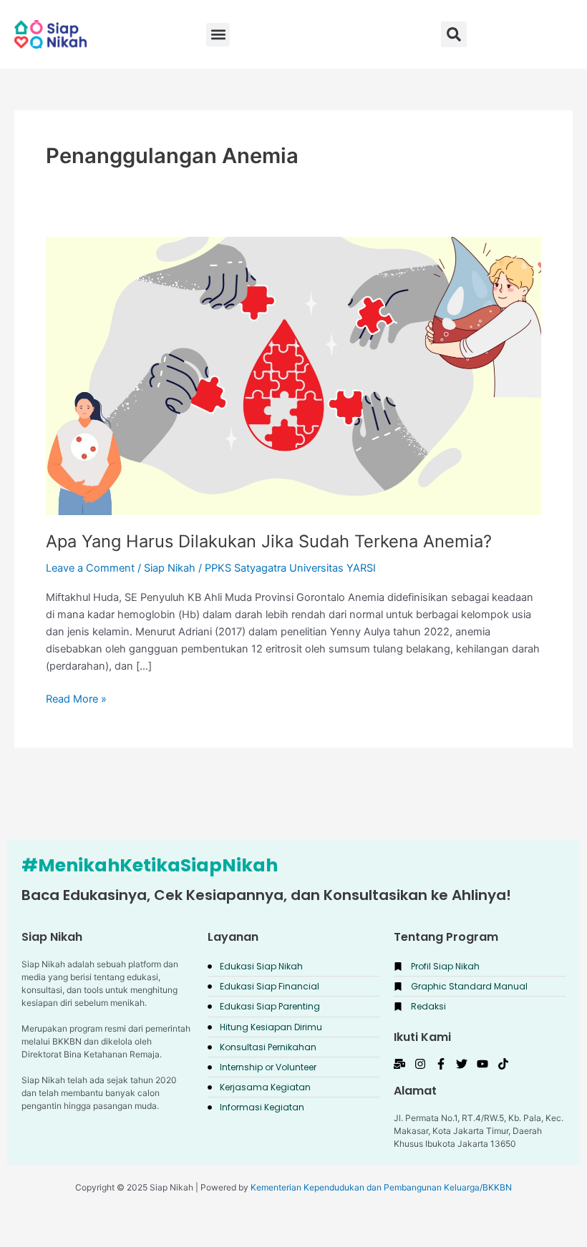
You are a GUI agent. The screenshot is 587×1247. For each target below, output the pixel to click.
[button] (454, 34)
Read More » (76, 697)
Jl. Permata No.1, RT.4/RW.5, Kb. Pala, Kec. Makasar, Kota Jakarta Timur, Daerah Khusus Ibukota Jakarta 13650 (478, 1130)
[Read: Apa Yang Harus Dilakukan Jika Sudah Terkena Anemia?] (293, 374)
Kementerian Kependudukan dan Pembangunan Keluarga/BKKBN (381, 1187)
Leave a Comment (90, 568)
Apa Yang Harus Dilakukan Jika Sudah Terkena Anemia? (269, 541)
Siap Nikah (169, 568)
